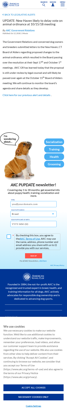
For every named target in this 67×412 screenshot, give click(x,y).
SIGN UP (33, 256)
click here (43, 261)
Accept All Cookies (34, 387)
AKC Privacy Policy (57, 265)
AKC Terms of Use (30, 238)
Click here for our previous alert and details (26, 95)
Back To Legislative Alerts (20, 14)
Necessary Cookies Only (33, 397)
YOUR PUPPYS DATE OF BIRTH (20, 219)
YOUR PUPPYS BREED (17, 210)
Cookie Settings (33, 406)
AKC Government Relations (20, 30)
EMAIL (13, 199)
